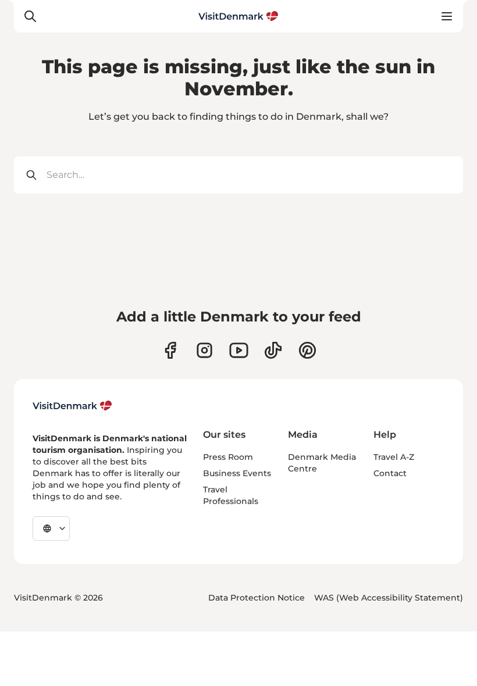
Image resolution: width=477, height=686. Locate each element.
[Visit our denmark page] (170, 350)
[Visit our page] (204, 350)
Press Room (228, 457)
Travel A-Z (393, 457)
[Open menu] (446, 16)
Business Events (237, 473)
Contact (390, 473)
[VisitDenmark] (72, 406)
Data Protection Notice (256, 597)
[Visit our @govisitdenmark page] (273, 350)
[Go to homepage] (238, 16)
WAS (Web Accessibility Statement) (388, 597)
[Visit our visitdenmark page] (239, 350)
